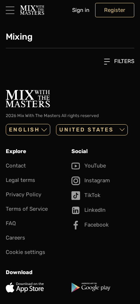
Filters (123, 61)
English (24, 129)
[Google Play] (102, 287)
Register (114, 10)
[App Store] (37, 287)
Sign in (80, 10)
